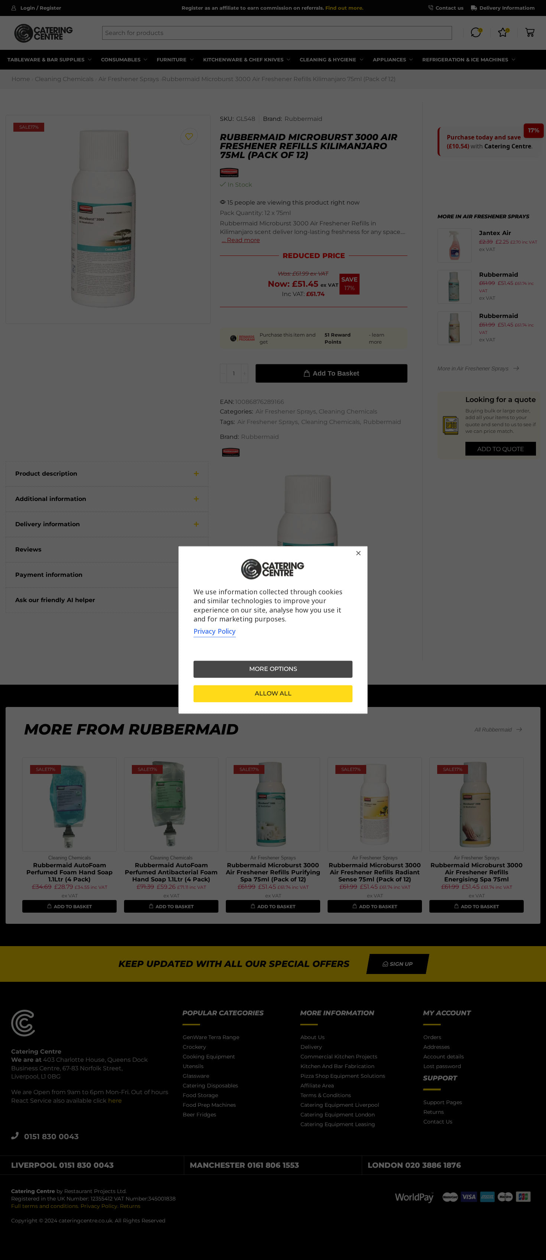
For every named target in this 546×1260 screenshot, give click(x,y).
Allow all (273, 693)
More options (273, 669)
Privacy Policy (215, 631)
